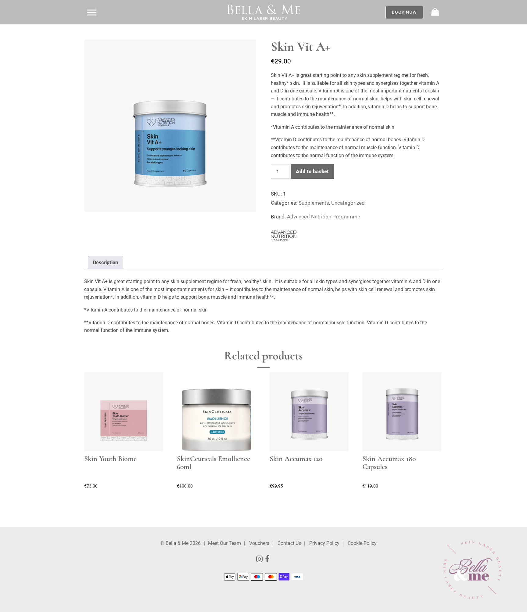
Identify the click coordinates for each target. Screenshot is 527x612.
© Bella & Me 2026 (180, 543)
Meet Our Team (224, 543)
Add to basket (312, 171)
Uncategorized (348, 203)
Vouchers (259, 543)
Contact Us (289, 543)
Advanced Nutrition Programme (323, 217)
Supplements (314, 203)
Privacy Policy (324, 543)
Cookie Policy (362, 543)
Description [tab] (105, 262)
